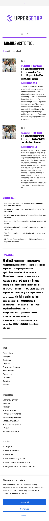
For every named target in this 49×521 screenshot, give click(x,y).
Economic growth (10, 400)
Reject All (24, 515)
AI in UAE (9, 454)
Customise (24, 509)
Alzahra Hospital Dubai (10, 281)
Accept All (24, 502)
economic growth (28, 300)
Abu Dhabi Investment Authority (27, 260)
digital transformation (27, 296)
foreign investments (11, 312)
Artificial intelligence (12, 424)
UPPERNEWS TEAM (30, 83)
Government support (12, 367)
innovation (7, 316)
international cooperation (20, 316)
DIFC (27, 292)
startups (6, 328)
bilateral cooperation (18, 284)
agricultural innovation (12, 272)
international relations (11, 320)
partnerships (7, 324)
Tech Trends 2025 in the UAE (17, 462)
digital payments (8, 297)
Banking (6, 381)
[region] (24, 498)
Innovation (7, 403)
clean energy (40, 289)
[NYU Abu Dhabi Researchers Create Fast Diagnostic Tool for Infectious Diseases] (9, 132)
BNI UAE (26, 288)
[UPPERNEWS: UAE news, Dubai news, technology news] (24, 18)
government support (29, 312)
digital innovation (36, 292)
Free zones (7, 374)
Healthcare (37, 65)
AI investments (9, 276)
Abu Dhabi (8, 260)
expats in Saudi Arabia (12, 308)
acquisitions (7, 268)
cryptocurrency (8, 292)
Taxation (6, 406)
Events (6, 384)
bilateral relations (34, 284)
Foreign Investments (12, 413)
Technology (8, 353)
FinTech (25, 308)
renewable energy (20, 324)
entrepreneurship (22, 304)
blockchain (18, 289)
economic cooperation (11, 301)
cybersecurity (20, 292)
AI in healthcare (31, 272)
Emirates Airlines (9, 304)
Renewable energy (11, 431)
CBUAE (32, 288)
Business (7, 360)
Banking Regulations (12, 417)
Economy (7, 356)
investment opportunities (29, 320)
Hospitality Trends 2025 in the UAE (20, 466)
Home (5, 51)
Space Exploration (10, 420)
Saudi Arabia (34, 323)
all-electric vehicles (31, 276)
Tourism (6, 377)
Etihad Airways (35, 304)
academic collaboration (36, 264)
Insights (8, 446)
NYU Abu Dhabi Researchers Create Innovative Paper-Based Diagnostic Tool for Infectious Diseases (32, 73)
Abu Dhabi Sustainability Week (14, 264)
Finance (6, 363)
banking (6, 285)
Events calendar (12, 450)
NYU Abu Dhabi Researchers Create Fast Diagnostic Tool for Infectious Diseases (32, 139)
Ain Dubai (20, 276)
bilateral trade (8, 289)
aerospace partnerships (23, 268)
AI (24, 272)
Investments (8, 370)
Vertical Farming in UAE (15, 458)
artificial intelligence (29, 280)
